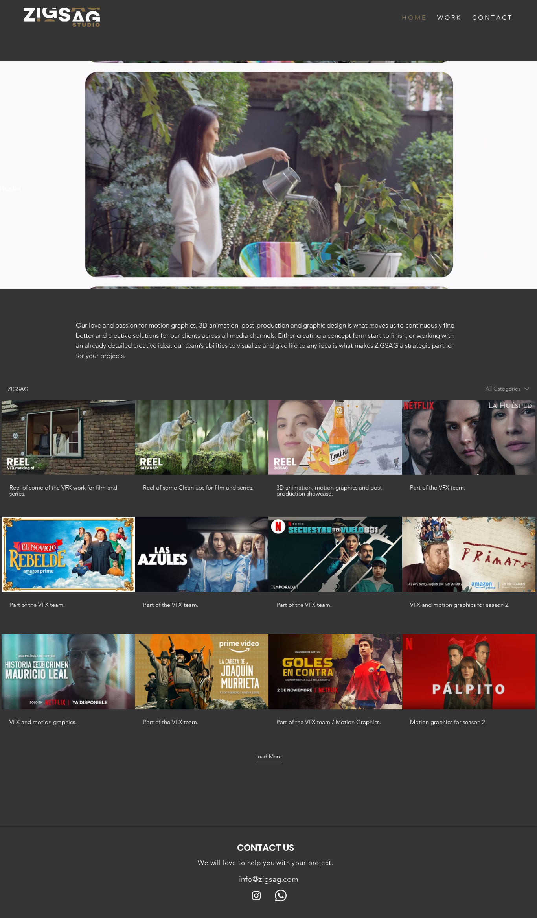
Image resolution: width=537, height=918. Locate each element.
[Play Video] (68, 437)
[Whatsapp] (281, 895)
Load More (268, 756)
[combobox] (507, 388)
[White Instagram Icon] (256, 895)
